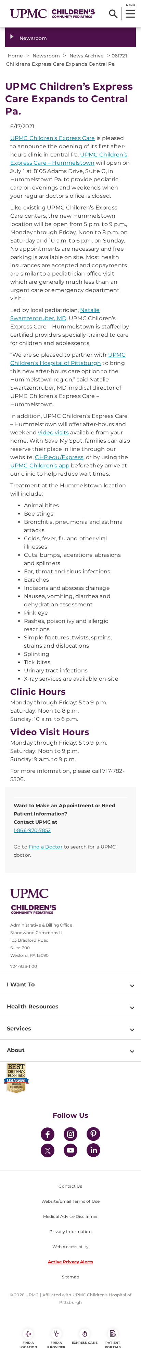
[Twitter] (47, 1150)
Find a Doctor (46, 847)
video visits (53, 432)
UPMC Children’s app (39, 465)
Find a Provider (56, 1345)
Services (19, 1028)
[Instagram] (70, 1135)
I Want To (21, 984)
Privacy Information (70, 1231)
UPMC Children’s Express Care (52, 138)
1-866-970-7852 (32, 830)
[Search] (113, 13)
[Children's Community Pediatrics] (52, 13)
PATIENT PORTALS (113, 1345)
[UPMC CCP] (75, 901)
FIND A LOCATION (28, 1345)
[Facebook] (47, 1135)
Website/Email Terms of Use (70, 1201)
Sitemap (70, 1276)
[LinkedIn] (93, 1151)
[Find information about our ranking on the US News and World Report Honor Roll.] (70, 1078)
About (16, 1050)
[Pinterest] (93, 1135)
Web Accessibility (70, 1246)
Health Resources (33, 1006)
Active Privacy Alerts (70, 1261)
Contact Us (70, 1186)
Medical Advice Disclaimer (70, 1216)
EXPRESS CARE (85, 1342)
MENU (130, 5)
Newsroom (33, 38)
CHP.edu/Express (59, 457)
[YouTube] (70, 1151)
